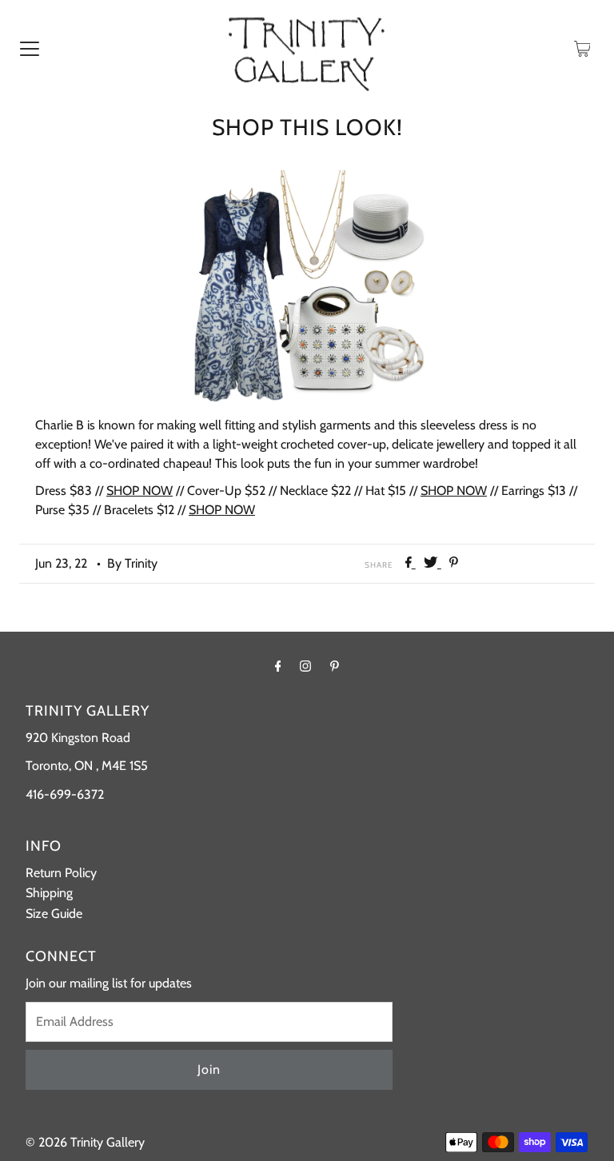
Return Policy (61, 872)
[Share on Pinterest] (453, 563)
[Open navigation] (29, 48)
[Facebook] (278, 666)
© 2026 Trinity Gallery (85, 1142)
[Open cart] (582, 48)
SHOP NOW (139, 490)
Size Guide (54, 913)
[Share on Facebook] (410, 563)
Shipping (49, 892)
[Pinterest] (334, 666)
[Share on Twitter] (432, 563)
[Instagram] (305, 666)
